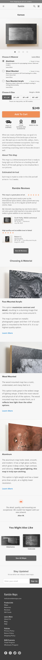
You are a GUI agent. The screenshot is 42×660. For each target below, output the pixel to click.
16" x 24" (7, 97)
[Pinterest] (19, 652)
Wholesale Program (11, 645)
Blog (5, 622)
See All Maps (21, 558)
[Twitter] (14, 652)
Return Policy (9, 633)
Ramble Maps (11, 594)
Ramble (21, 6)
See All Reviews (21, 251)
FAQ (5, 624)
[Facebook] (5, 652)
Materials (7, 607)
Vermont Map (18, 239)
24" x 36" (16, 97)
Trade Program (9, 643)
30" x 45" (26, 97)
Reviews (7, 610)
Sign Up (34, 581)
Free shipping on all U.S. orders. (21, 2)
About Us (7, 619)
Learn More (36, 57)
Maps (6, 605)
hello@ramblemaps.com (12, 599)
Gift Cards (7, 612)
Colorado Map (18, 220)
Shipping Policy (9, 636)
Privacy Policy (9, 631)
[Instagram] (10, 652)
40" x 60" (35, 97)
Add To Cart (21, 114)
